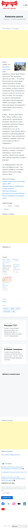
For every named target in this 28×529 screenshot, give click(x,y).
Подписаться (7, 497)
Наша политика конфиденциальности (10, 454)
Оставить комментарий (18, 19)
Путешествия (7, 311)
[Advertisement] (14, 44)
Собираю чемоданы (13, 349)
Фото (14, 311)
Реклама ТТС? (10, 325)
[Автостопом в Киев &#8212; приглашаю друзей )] (7, 279)
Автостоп (6, 308)
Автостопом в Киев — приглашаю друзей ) (6, 285)
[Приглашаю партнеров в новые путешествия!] (18, 261)
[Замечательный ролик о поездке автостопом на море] (7, 267)
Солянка (4, 301)
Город (12, 308)
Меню (26, 5)
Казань (18, 308)
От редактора (8, 347)
